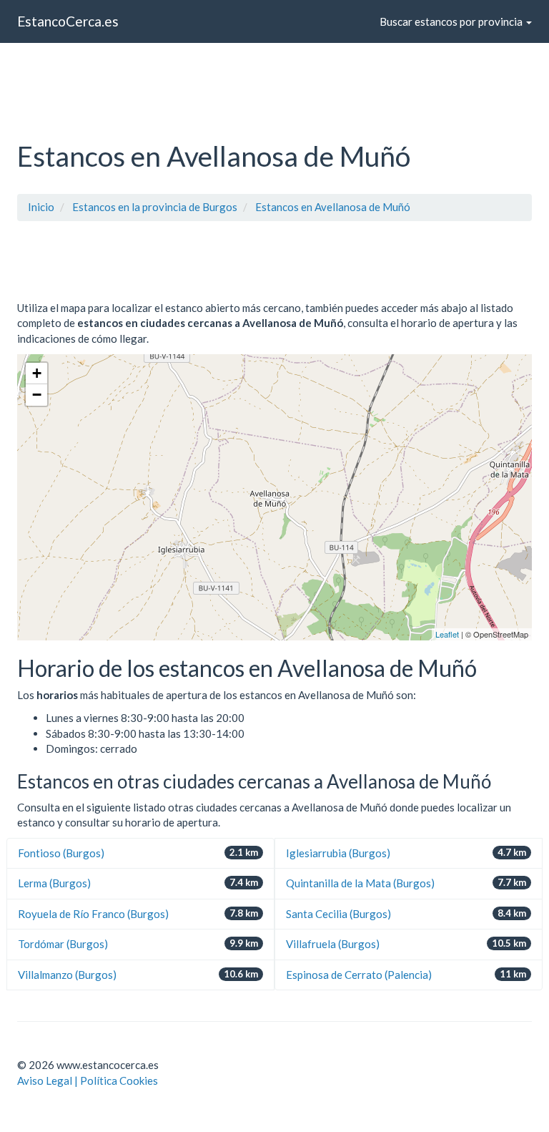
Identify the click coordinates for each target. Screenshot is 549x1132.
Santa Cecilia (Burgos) (338, 913)
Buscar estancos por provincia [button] (452, 21)
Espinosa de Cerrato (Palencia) (359, 974)
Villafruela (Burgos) (333, 943)
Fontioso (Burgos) (61, 852)
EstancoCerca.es (68, 21)
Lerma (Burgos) (54, 883)
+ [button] (36, 373)
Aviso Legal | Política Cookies (87, 1080)
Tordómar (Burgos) (63, 943)
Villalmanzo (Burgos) (67, 974)
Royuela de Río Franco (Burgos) (93, 913)
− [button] (36, 395)
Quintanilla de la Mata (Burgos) (360, 883)
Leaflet (447, 634)
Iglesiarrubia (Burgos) (338, 852)
